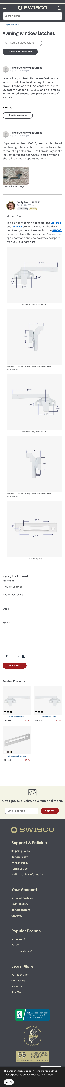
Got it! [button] (9, 1082)
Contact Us (18, 980)
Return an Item (20, 910)
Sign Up (50, 810)
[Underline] (18, 656)
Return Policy (19, 857)
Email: (6, 609)
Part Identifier (20, 974)
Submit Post (15, 666)
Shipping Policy (20, 851)
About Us (17, 986)
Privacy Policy (19, 863)
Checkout (17, 916)
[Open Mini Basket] (59, 8)
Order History (19, 904)
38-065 (17, 226)
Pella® (15, 945)
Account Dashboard (23, 898)
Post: (5, 623)
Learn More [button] (47, 1075)
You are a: (8, 581)
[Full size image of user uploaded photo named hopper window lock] (16, 176)
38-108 (57, 230)
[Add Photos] (24, 656)
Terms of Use (19, 868)
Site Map (16, 992)
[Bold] (7, 656)
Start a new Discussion (20, 52)
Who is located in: (13, 595)
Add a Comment (18, 116)
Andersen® (18, 939)
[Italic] (12, 656)
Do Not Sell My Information (27, 874)
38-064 (56, 223)
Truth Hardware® (21, 951)
